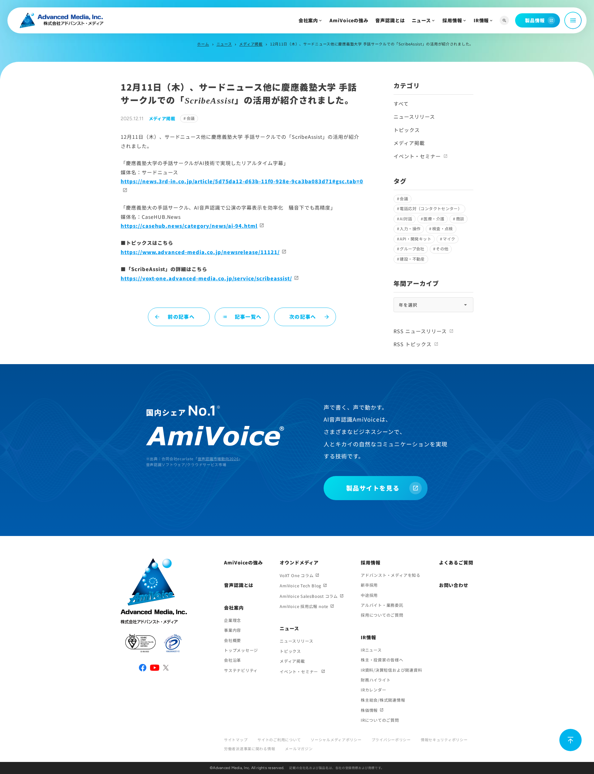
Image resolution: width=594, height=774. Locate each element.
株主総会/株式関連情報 (383, 700)
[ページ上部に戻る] (570, 740)
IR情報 (481, 20)
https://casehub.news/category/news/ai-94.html (189, 225)
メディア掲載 (250, 43)
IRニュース (371, 650)
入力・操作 (410, 229)
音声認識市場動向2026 (218, 458)
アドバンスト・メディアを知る (390, 575)
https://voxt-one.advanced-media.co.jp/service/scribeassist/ (206, 278)
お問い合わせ (453, 585)
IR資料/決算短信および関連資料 (391, 670)
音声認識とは (390, 20)
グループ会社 (412, 249)
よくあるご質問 (456, 562)
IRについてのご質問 (380, 720)
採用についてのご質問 (382, 615)
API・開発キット (415, 239)
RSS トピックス (413, 344)
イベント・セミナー (417, 156)
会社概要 (232, 640)
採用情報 (452, 20)
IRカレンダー (373, 690)
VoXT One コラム (296, 575)
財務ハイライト (375, 680)
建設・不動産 (412, 259)
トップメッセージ (241, 650)
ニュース (421, 20)
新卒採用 (369, 585)
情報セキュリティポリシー (444, 739)
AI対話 (406, 219)
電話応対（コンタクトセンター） (431, 208)
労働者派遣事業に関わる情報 (249, 748)
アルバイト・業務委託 (382, 605)
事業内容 (232, 630)
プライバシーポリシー (391, 739)
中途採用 (369, 595)
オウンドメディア (299, 562)
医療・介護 (434, 219)
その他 (442, 249)
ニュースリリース (414, 116)
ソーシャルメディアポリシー (336, 739)
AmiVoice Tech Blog (300, 586)
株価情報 (369, 710)
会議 (191, 118)
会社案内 (308, 20)
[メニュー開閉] (573, 20)
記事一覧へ (241, 316)
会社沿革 (232, 660)
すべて (401, 103)
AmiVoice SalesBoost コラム (309, 596)
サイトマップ (236, 739)
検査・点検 (442, 229)
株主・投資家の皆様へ (382, 660)
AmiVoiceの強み (348, 20)
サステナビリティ (241, 670)
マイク (449, 239)
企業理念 (232, 620)
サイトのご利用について (279, 739)
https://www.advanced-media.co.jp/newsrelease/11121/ (200, 252)
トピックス (407, 130)
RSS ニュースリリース (420, 331)
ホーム (203, 43)
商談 (460, 219)
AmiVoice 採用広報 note (304, 606)
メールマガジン (298, 748)
